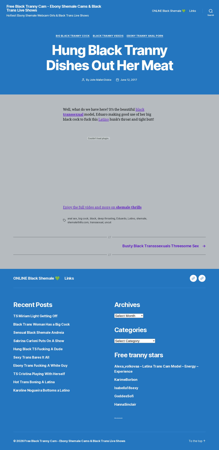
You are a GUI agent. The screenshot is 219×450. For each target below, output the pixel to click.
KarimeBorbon (125, 380)
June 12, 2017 (128, 79)
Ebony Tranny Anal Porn (145, 35)
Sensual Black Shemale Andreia (38, 333)
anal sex (72, 218)
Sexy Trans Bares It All (31, 357)
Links (192, 10)
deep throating (106, 218)
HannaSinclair (125, 404)
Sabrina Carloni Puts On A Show (38, 341)
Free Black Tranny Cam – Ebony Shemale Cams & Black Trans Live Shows (74, 441)
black (140, 109)
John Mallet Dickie (100, 79)
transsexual (96, 222)
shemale (141, 218)
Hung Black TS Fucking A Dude (38, 349)
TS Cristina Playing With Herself (39, 374)
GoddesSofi (124, 396)
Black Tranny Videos (108, 35)
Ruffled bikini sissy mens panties (118, 417)
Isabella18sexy (126, 388)
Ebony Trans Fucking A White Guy (40, 366)
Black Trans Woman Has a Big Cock (41, 324)
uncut (108, 222)
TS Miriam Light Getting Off (35, 316)
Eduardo (121, 218)
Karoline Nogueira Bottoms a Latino (41, 390)
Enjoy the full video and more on (102, 207)
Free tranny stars (138, 355)
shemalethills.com (77, 222)
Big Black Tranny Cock (73, 35)
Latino (103, 119)
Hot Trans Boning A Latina (34, 382)
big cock (83, 218)
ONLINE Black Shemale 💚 (168, 10)
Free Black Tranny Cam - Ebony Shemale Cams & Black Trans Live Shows (53, 8)
